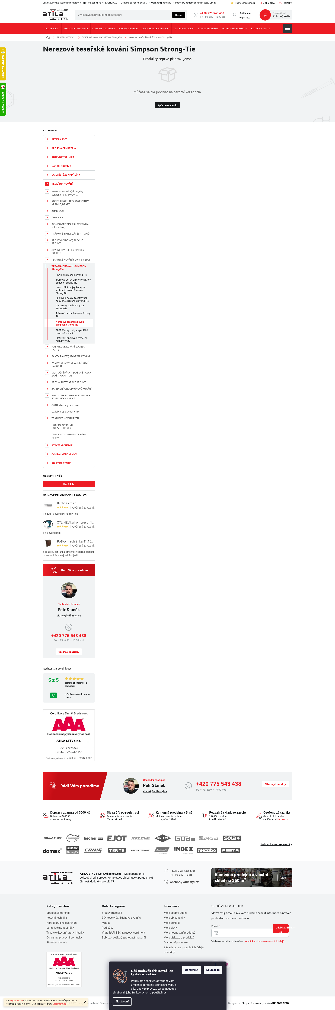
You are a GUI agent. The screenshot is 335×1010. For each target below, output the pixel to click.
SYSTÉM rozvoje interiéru (65, 405)
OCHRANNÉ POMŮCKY (64, 454)
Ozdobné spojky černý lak (65, 411)
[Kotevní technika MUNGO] (72, 838)
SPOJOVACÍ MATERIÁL (64, 148)
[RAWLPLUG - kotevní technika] (52, 838)
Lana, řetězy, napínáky (60, 927)
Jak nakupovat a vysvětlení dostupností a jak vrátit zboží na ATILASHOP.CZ (80, 2)
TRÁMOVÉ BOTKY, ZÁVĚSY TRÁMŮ (71, 233)
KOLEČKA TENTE (61, 463)
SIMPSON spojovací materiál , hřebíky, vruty (72, 339)
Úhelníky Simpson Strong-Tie (71, 275)
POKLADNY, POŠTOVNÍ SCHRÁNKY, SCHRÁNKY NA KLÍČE (71, 397)
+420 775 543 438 (212, 13)
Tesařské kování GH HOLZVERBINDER (62, 426)
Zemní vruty (58, 210)
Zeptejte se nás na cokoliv (134, 2)
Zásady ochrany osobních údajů (184, 947)
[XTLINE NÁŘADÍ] (140, 838)
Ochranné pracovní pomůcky (64, 937)
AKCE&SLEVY (59, 139)
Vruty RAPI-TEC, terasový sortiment (123, 932)
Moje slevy (170, 927)
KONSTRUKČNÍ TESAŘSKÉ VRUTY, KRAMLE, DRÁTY (70, 203)
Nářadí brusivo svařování (61, 922)
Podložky (107, 927)
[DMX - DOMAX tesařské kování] (52, 850)
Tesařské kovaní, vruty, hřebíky (65, 932)
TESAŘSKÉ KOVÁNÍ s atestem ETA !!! (71, 259)
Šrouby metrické (112, 912)
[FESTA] (230, 850)
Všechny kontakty (68, 651)
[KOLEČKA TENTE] (116, 850)
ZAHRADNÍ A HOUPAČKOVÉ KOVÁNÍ (71, 388)
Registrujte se (16, 1000)
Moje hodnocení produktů (179, 932)
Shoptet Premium (251, 1003)
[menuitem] (52, 28)
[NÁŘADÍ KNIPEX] (162, 838)
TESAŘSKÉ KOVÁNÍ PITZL (66, 418)
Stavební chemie (56, 942)
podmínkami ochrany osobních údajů (264, 941)
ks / (68, 483)
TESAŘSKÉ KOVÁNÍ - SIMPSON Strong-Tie (69, 268)
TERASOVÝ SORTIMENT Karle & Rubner (69, 436)
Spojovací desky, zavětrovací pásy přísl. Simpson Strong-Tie (72, 299)
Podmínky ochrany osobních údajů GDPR (195, 2)
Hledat (179, 15)
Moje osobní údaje (175, 912)
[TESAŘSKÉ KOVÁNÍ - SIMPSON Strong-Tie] (72, 850)
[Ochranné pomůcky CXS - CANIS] (93, 850)
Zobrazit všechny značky (276, 844)
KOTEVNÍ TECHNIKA (63, 157)
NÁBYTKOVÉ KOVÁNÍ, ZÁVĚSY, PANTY (68, 348)
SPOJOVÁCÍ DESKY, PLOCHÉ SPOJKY (67, 242)
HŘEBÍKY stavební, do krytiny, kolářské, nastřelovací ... (68, 193)
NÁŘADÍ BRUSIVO (61, 166)
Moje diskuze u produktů (179, 937)
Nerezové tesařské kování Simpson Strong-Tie (70, 323)
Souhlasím (213, 970)
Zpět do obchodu (167, 105)
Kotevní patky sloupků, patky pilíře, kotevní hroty (70, 226)
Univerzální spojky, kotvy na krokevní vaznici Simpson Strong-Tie (70, 290)
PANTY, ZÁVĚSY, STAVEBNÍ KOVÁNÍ (71, 356)
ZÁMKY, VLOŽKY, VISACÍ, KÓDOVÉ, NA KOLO (70, 365)
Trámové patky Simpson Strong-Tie (73, 315)
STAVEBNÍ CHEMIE (62, 445)
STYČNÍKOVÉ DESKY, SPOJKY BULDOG (68, 252)
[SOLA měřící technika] (232, 838)
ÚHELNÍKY (57, 217)
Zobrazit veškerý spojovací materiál (124, 937)
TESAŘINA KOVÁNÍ (62, 183)
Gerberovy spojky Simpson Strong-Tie (70, 307)
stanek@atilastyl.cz (69, 615)
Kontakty (169, 952)
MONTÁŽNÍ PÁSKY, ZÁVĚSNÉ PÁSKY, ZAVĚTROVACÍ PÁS (71, 374)
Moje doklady (172, 922)
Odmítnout (191, 970)
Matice (106, 922)
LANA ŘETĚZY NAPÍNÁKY (66, 174)
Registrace (244, 17)
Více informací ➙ (61, 1004)
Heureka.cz (282, 819)
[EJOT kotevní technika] (117, 838)
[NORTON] (162, 850)
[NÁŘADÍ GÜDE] (185, 838)
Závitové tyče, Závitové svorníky (121, 917)
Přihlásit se (284, 929)
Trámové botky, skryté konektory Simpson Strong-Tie (73, 281)
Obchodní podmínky (161, 2)
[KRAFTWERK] (140, 850)
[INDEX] (183, 850)
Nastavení (122, 1001)
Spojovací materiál (58, 912)
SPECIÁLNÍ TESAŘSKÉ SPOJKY (69, 382)
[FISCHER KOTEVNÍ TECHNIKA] (93, 838)
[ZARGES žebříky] (208, 838)
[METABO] (207, 850)
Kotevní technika (56, 917)
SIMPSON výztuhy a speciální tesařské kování (72, 332)
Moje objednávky (174, 917)
